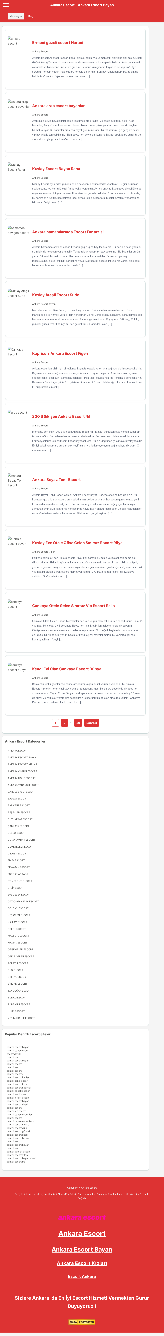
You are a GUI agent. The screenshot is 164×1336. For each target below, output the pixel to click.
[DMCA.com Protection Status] (81, 1324)
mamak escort (17, 942)
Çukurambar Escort (21, 839)
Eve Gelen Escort (19, 894)
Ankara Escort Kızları (82, 1263)
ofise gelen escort (20, 949)
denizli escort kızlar (17, 1084)
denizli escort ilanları (18, 1077)
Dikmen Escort (18, 853)
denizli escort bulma (18, 1138)
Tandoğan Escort (20, 990)
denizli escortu (15, 1073)
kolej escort (17, 928)
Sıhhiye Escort (18, 976)
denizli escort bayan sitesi (21, 1158)
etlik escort (16, 887)
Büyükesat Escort (20, 819)
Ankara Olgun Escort (22, 771)
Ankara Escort (40, 51)
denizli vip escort (16, 1111)
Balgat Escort (18, 798)
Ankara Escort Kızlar (43, 551)
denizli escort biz (16, 1161)
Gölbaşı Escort (18, 908)
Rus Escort (15, 970)
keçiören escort (19, 915)
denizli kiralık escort (18, 1097)
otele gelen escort (21, 956)
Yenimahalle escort (21, 1017)
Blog (31, 16)
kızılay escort (17, 922)
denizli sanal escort (17, 1080)
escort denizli (14, 1053)
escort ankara (18, 873)
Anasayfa (16, 16)
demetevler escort (21, 846)
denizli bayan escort (18, 1050)
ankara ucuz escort (22, 778)
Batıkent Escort (19, 805)
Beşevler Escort (19, 812)
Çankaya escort (18, 826)
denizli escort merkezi (19, 1124)
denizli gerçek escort (18, 1151)
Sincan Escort (17, 983)
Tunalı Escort (17, 997)
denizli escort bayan (18, 1047)
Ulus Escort (16, 1011)
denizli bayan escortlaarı (20, 1121)
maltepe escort (18, 935)
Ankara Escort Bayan (44, 303)
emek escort (16, 860)
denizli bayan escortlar (19, 1114)
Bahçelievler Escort (22, 791)
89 (78, 722)
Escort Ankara (82, 1276)
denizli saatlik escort (18, 1094)
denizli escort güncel (18, 1131)
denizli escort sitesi (17, 1104)
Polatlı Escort (18, 963)
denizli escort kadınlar (19, 1087)
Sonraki (91, 722)
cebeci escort (17, 832)
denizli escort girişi (17, 1127)
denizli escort (14, 1057)
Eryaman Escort (19, 867)
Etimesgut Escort (20, 881)
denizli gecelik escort (18, 1090)
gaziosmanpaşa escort (23, 901)
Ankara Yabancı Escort (23, 784)
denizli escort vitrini (17, 1154)
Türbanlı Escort (19, 1004)
